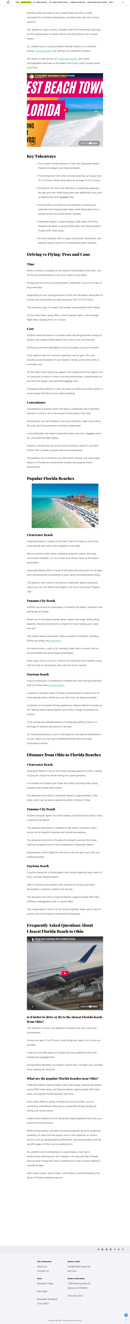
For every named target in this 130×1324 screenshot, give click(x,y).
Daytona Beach (56, 685)
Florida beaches (43, 51)
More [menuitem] (111, 2)
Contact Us (43, 1271)
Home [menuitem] (17, 2)
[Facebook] (98, 1249)
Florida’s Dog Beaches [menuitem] (77, 2)
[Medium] (123, 1249)
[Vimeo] (114, 1249)
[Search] (123, 2)
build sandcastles (68, 58)
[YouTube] (110, 1249)
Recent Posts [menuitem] (26, 2)
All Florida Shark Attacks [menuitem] (58, 2)
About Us (42, 1266)
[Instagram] (106, 1249)
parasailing (55, 640)
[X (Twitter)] (102, 1249)
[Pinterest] (118, 1249)
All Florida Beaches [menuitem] (40, 2)
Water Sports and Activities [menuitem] (97, 2)
